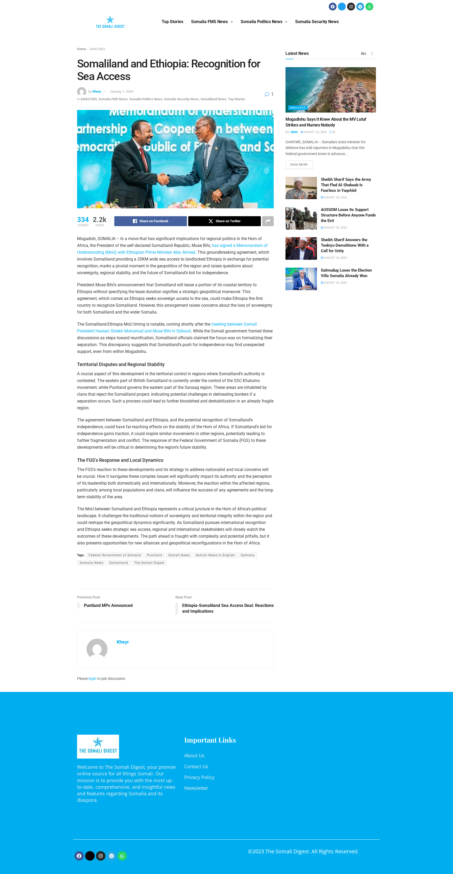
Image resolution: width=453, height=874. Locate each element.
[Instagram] (351, 6)
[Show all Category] (372, 53)
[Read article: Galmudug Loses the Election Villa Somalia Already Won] (301, 279)
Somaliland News (213, 99)
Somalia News (91, 563)
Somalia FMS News (209, 21)
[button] (212, 22)
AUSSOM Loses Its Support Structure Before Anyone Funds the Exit (348, 215)
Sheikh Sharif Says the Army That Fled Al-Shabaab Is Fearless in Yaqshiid (346, 185)
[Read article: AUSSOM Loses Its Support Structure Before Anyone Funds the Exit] (301, 218)
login (92, 678)
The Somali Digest (149, 563)
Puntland (154, 555)
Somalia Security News (317, 21)
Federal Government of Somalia (115, 555)
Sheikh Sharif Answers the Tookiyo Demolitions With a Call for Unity (345, 245)
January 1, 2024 (121, 91)
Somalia (248, 555)
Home (81, 49)
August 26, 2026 (315, 132)
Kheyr (97, 91)
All (363, 53)
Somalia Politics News (261, 21)
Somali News (179, 555)
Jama (294, 132)
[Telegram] (360, 6)
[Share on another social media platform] (268, 221)
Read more (301, 163)
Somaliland (118, 563)
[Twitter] (342, 6)
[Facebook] (333, 6)
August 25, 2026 (335, 197)
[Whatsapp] (369, 6)
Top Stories (172, 21)
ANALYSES (97, 49)
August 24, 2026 (335, 257)
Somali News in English (215, 555)
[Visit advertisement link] (175, 578)
